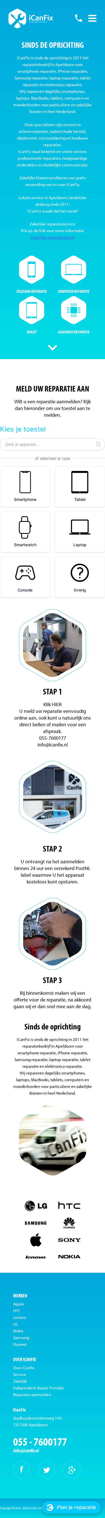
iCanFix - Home (30, 18)
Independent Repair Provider (38, 1387)
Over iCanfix (23, 1367)
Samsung (21, 1337)
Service (19, 1374)
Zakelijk (20, 1381)
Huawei (20, 1344)
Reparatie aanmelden (32, 1394)
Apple (18, 1304)
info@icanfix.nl (26, 1450)
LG (15, 1324)
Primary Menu (92, 18)
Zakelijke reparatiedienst (52, 237)
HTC (16, 1310)
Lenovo (19, 1317)
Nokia (18, 1330)
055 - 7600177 (78, 18)
